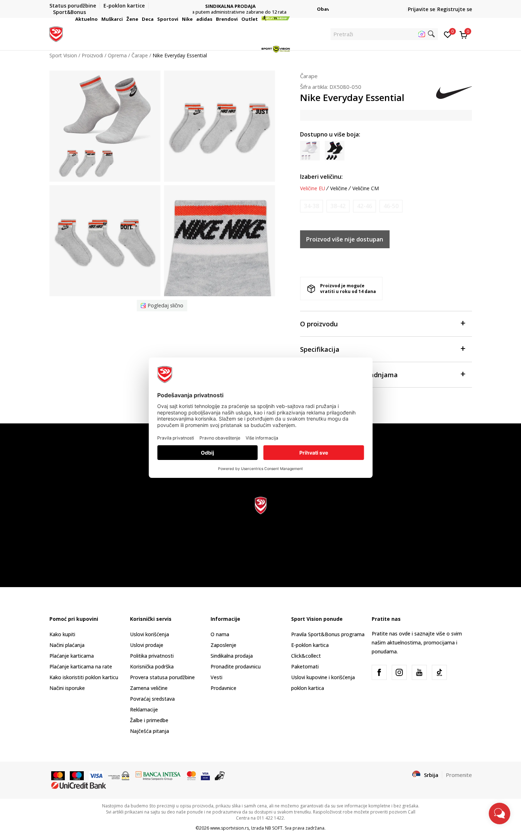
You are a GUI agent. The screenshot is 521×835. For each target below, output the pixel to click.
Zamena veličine (149, 688)
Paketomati (305, 666)
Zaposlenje (223, 645)
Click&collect (306, 655)
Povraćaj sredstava (152, 698)
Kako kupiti (62, 634)
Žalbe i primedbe (149, 720)
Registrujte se (454, 9)
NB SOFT (274, 828)
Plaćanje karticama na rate (80, 666)
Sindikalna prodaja (232, 655)
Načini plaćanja (67, 645)
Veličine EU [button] (312, 188)
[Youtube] (419, 672)
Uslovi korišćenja (149, 634)
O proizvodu (319, 324)
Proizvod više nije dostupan (344, 239)
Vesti (216, 677)
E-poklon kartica (310, 645)
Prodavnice (223, 688)
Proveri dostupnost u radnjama (349, 374)
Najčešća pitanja (149, 731)
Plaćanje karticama (71, 655)
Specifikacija (319, 349)
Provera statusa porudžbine (162, 677)
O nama (220, 634)
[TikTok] (439, 672)
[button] (99, 19)
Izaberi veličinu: (321, 176)
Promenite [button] (459, 774)
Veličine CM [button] (365, 188)
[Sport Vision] (56, 33)
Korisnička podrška (152, 666)
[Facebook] (379, 672)
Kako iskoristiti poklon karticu (83, 677)
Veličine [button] (338, 188)
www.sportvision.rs (229, 828)
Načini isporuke (67, 688)
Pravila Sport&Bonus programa (328, 634)
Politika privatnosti (152, 655)
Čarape (309, 76)
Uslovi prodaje (146, 645)
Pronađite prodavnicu (236, 666)
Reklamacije (144, 709)
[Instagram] (399, 672)
